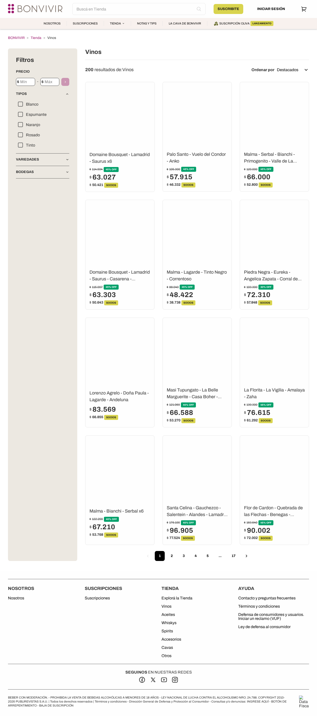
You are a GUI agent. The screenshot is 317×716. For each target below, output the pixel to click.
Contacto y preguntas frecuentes (267, 598)
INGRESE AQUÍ (258, 701)
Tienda (115, 23)
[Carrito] (304, 9)
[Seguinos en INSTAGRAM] (174, 679)
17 (234, 556)
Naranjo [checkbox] (33, 125)
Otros (166, 656)
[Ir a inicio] (36, 9)
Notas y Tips (147, 23)
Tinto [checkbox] (30, 145)
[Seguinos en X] (153, 679)
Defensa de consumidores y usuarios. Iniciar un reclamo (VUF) (271, 617)
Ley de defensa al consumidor (264, 627)
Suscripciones (85, 23)
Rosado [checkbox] (33, 135)
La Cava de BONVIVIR (185, 23)
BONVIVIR (16, 38)
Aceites (168, 615)
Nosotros (52, 23)
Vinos (166, 606)
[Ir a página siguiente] (246, 556)
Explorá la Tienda (176, 598)
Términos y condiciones (259, 606)
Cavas (167, 648)
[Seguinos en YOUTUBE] (163, 679)
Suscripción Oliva (245, 23)
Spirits (167, 631)
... (220, 556)
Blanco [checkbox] (32, 104)
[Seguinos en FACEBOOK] (142, 679)
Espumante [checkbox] (36, 114)
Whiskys (168, 623)
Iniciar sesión (271, 9)
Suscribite (228, 9)
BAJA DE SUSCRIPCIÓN (56, 705)
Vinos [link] (51, 38)
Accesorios (171, 639)
